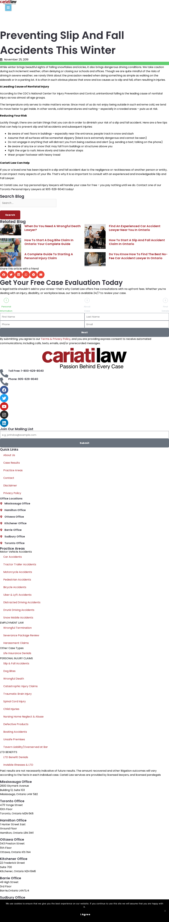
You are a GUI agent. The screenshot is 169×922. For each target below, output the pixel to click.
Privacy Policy (12, 493)
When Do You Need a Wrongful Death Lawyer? (52, 228)
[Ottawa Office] (1, 516)
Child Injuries (11, 709)
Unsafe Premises (14, 739)
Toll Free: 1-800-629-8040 (26, 371)
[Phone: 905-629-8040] (4, 381)
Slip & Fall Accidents (16, 663)
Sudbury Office (14, 536)
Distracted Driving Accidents (21, 602)
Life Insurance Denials (17, 653)
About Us (9, 455)
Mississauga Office (17, 503)
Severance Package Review (21, 635)
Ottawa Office (14, 517)
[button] (8, 7)
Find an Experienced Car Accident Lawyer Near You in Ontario (134, 228)
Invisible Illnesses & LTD (18, 765)
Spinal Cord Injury (14, 701)
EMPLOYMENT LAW (12, 623)
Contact (8, 478)
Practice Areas (13, 470)
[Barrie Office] (1, 530)
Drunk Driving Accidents (18, 610)
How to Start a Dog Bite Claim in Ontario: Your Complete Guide (48, 242)
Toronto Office (14, 543)
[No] (165, 910)
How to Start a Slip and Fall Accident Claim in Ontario (137, 242)
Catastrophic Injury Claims (20, 686)
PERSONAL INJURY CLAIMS (16, 658)
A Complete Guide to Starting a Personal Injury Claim (48, 256)
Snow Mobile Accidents (18, 617)
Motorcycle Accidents (17, 572)
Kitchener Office (15, 523)
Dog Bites (9, 671)
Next (84, 332)
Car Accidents (12, 557)
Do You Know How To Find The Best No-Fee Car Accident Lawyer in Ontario (138, 256)
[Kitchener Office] (1, 523)
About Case (87, 308)
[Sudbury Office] (1, 536)
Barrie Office (13, 530)
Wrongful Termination (17, 628)
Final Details (165, 308)
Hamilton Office (15, 510)
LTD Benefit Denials (15, 757)
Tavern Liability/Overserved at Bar (25, 747)
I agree (85, 914)
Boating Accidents (15, 732)
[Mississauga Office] (1, 503)
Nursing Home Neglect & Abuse (23, 716)
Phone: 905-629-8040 (23, 379)
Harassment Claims (16, 643)
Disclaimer (10, 485)
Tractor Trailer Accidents (19, 564)
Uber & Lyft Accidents (17, 595)
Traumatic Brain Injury (17, 694)
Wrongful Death (13, 679)
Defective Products (15, 724)
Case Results (11, 463)
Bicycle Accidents (14, 587)
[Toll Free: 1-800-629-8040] (4, 373)
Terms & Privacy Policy (55, 339)
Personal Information (6, 308)
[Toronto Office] (1, 543)
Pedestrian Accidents (17, 579)
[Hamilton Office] (1, 510)
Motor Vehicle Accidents (16, 552)
